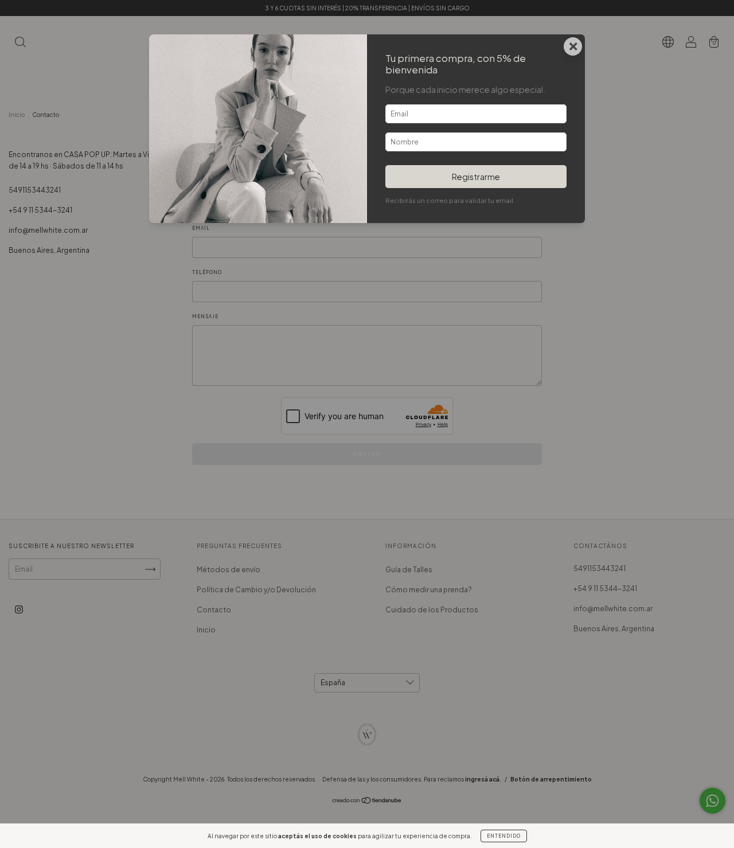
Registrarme (476, 176)
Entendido (504, 836)
